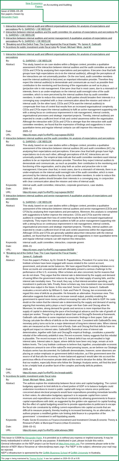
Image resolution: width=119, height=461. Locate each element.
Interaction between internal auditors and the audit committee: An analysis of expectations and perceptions (60, 32)
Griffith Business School (55, 453)
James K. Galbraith (91, 44)
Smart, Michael (67, 47)
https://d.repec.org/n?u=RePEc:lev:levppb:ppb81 (48, 372)
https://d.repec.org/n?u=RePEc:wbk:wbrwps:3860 (48, 430)
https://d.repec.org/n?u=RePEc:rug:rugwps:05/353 (48, 135)
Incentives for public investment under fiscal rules (31, 47)
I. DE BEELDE (43, 29)
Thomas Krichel (36, 458)
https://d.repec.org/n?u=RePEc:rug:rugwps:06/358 (48, 249)
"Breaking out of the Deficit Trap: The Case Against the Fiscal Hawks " (42, 44)
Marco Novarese (26, 446)
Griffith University (79, 453)
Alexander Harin (9, 17)
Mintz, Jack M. (84, 47)
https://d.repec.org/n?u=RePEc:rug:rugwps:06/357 (48, 192)
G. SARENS (28, 29)
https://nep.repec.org (68, 443)
